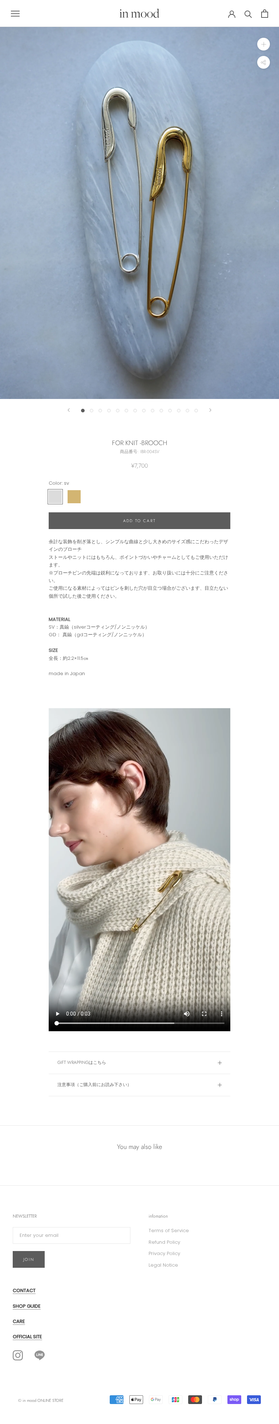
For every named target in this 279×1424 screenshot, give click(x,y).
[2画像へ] (91, 410)
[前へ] (69, 410)
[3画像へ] (100, 410)
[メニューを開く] (15, 14)
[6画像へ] (126, 410)
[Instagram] (18, 1355)
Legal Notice (163, 1265)
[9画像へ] (152, 410)
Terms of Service (169, 1230)
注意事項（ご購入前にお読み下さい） (94, 1084)
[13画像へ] (187, 410)
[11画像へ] (170, 410)
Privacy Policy (164, 1253)
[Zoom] (263, 44)
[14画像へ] (196, 410)
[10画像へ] (161, 410)
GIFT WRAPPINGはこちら (81, 1062)
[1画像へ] (83, 410)
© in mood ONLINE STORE (41, 1400)
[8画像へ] (144, 410)
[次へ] (210, 410)
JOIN (28, 1259)
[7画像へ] (135, 410)
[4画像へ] (109, 410)
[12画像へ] (179, 410)
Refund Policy (164, 1242)
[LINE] (40, 1355)
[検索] (248, 13)
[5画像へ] (118, 410)
